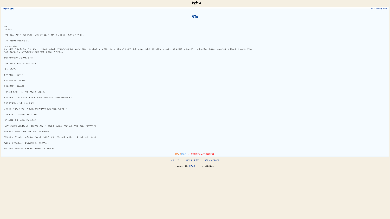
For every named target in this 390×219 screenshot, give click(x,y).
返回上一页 (175, 160)
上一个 (372, 9)
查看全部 (379, 9)
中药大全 (6, 9)
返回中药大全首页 (192, 160)
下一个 (384, 9)
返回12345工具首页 (212, 160)
